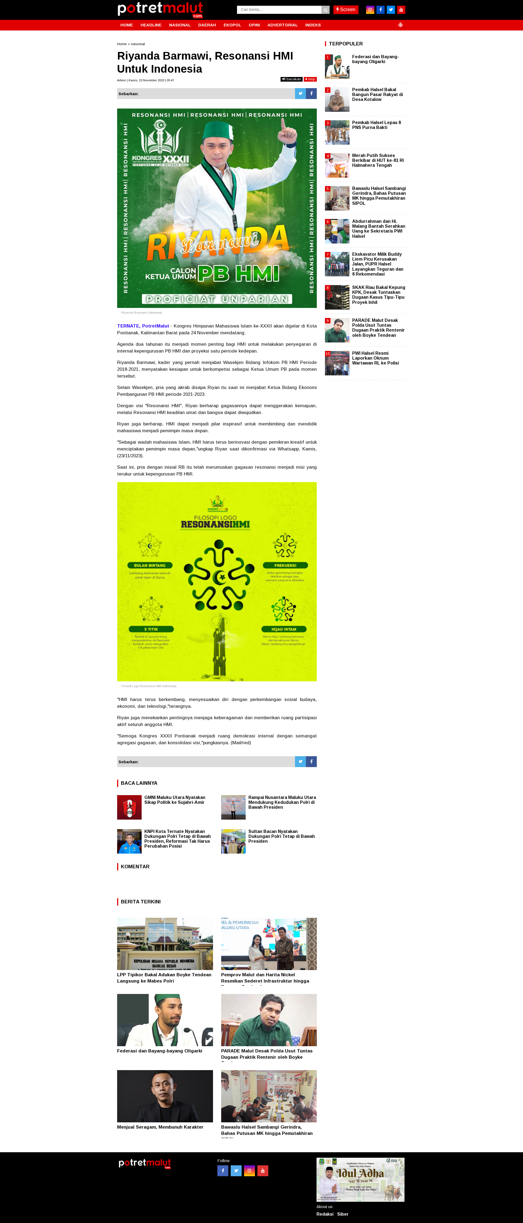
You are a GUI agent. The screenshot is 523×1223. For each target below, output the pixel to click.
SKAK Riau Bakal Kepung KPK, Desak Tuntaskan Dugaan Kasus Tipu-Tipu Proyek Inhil (378, 295)
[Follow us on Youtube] (262, 1170)
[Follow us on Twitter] (236, 1170)
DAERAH (207, 25)
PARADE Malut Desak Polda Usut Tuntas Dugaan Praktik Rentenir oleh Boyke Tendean (267, 1057)
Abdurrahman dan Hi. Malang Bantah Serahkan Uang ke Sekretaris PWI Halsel (378, 229)
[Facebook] (311, 93)
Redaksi (325, 1214)
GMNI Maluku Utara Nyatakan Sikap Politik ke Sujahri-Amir (174, 800)
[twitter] (391, 10)
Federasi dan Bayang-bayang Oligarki (159, 1051)
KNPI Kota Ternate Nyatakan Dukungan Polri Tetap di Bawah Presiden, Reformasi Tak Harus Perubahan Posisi (177, 838)
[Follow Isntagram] (249, 1170)
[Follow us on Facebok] (222, 1170)
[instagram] (370, 10)
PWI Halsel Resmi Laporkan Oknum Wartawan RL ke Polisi (375, 358)
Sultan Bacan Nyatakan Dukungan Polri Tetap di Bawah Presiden (281, 836)
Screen (347, 9)
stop (311, 79)
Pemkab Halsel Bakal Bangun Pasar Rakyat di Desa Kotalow (377, 94)
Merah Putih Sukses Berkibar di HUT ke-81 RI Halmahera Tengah (378, 160)
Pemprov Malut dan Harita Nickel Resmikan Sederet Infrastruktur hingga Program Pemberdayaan (265, 980)
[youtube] (401, 10)
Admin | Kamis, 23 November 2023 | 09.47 (145, 80)
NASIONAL (180, 25)
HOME (126, 25)
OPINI (254, 25)
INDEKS (313, 25)
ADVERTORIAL (282, 25)
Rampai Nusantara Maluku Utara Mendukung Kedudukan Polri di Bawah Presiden (282, 802)
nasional (138, 44)
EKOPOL (232, 25)
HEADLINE (151, 25)
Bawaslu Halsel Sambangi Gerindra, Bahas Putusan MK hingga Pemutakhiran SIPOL (267, 1133)
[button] (400, 22)
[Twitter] (300, 93)
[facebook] (380, 10)
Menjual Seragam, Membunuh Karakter (160, 1127)
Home (122, 44)
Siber (343, 1214)
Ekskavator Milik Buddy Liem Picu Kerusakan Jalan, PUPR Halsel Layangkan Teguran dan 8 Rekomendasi (377, 264)
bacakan (293, 79)
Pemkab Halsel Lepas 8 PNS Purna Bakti (376, 125)
